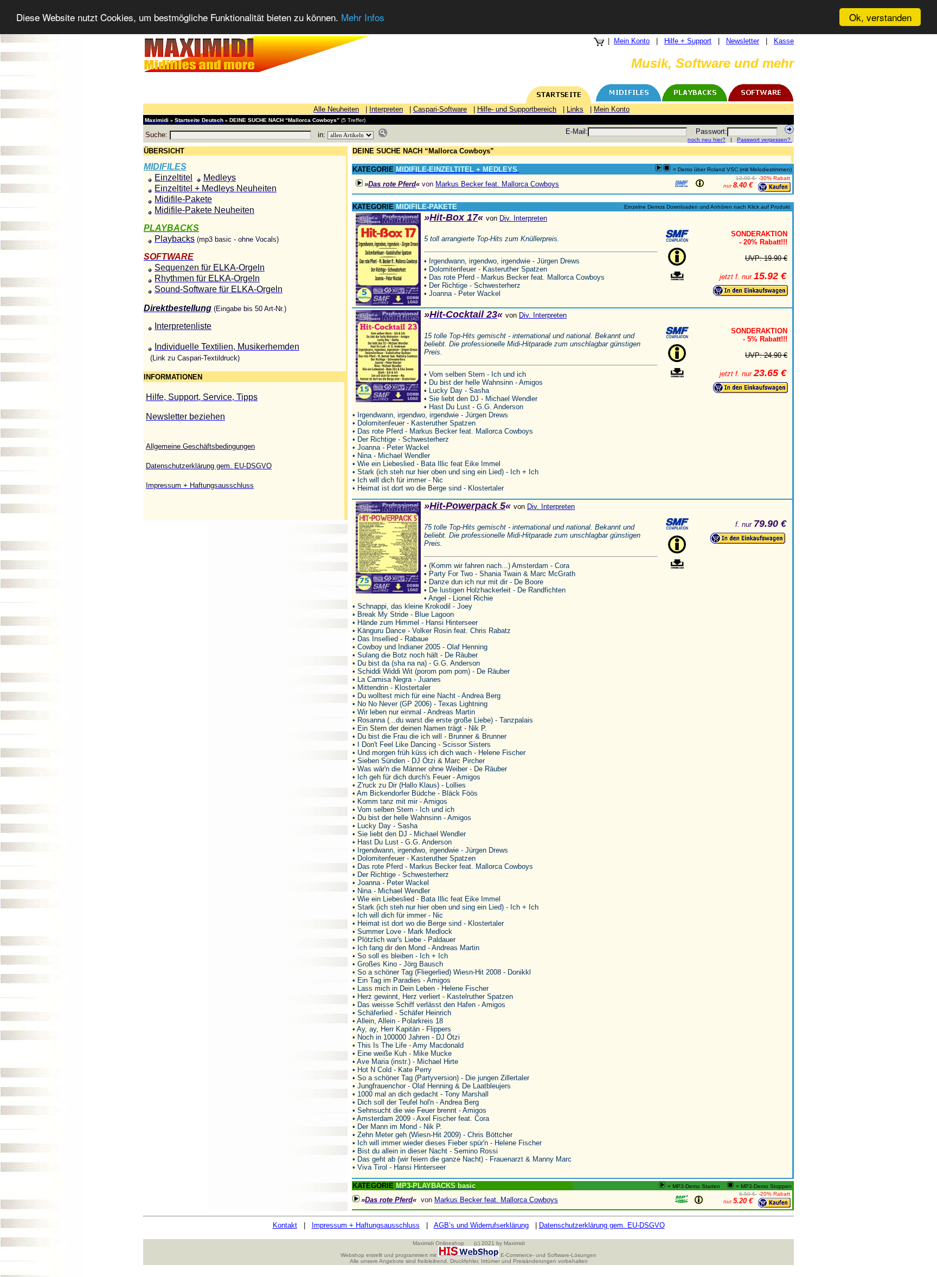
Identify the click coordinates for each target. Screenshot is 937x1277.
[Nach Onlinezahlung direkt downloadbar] (677, 276)
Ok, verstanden (880, 17)
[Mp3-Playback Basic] (681, 1199)
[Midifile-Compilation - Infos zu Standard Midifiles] (677, 236)
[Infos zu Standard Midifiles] (681, 183)
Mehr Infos (362, 17)
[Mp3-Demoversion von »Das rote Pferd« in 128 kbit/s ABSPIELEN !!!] (359, 182)
